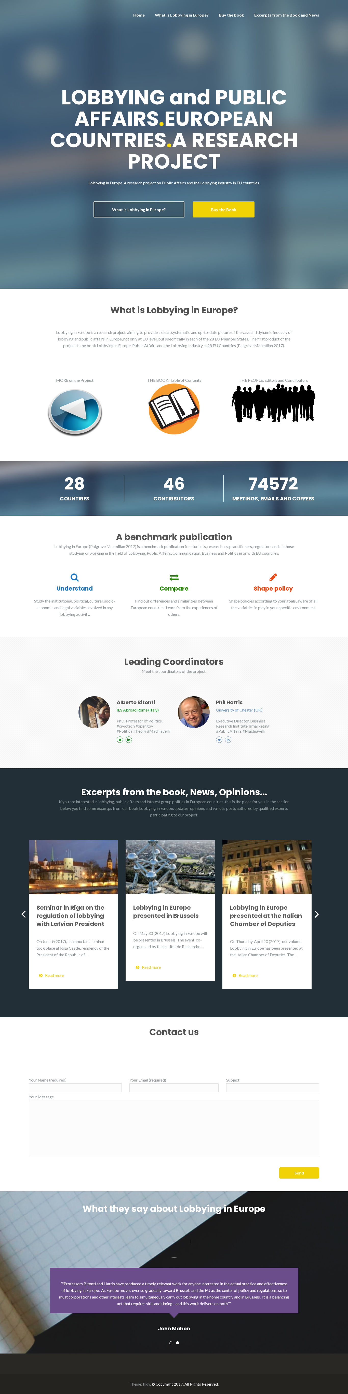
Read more (54, 975)
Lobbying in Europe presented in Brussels (166, 912)
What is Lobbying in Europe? (182, 14)
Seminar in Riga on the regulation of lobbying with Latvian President (70, 916)
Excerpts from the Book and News (286, 14)
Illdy (146, 1384)
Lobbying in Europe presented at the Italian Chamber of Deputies (266, 916)
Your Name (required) (47, 1079)
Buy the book (231, 14)
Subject (232, 1079)
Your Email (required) (147, 1079)
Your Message (41, 1096)
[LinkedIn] (129, 739)
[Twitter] (120, 739)
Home (139, 14)
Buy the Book (223, 209)
